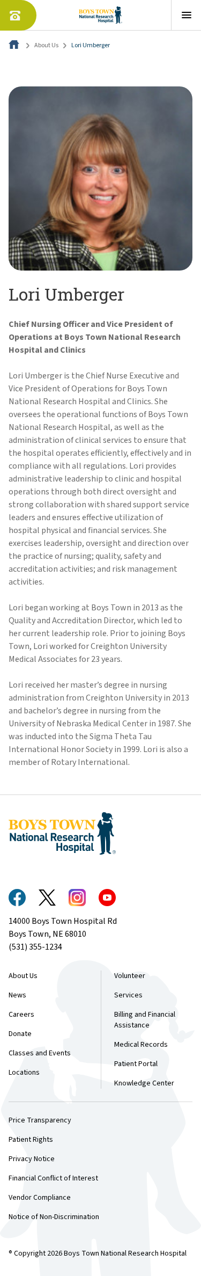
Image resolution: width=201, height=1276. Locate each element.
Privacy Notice (32, 1159)
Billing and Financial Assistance (144, 1020)
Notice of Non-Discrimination (54, 1217)
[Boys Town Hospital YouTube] (107, 897)
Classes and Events (40, 1053)
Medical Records (141, 1044)
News (17, 995)
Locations (24, 1072)
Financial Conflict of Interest (53, 1178)
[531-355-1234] (18, 15)
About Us (46, 45)
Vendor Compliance (40, 1197)
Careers (21, 1014)
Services (128, 995)
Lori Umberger (90, 45)
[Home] (15, 45)
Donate (20, 1034)
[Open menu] (186, 15)
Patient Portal (136, 1064)
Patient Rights (31, 1139)
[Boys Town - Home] (100, 15)
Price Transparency (40, 1120)
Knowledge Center (144, 1083)
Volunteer (129, 976)
